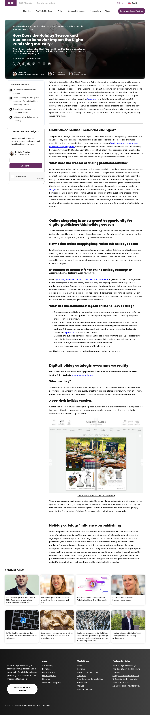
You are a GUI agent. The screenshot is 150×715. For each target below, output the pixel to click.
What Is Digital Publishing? (124, 665)
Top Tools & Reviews (44, 11)
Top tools (81, 675)
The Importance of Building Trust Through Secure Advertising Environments (126, 635)
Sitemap (46, 679)
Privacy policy (48, 672)
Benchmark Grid (46, 3)
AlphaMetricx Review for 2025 (126, 686)
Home (15, 26)
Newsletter (47, 669)
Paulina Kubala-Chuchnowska (31, 75)
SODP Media (25, 3)
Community (94, 11)
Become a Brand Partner (131, 11)
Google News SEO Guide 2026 (125, 675)
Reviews (81, 669)
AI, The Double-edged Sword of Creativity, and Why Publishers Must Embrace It (21, 635)
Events (80, 665)
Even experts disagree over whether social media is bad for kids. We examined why (57, 635)
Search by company (51, 682)
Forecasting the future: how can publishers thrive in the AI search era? (55, 600)
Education (26, 11)
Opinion (22, 26)
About (107, 11)
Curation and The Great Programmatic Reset (122, 598)
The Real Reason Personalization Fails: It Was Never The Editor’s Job (92, 598)
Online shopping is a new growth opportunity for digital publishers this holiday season (26, 101)
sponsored (70, 332)
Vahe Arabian (59, 75)
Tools (60, 11)
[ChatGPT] (29, 64)
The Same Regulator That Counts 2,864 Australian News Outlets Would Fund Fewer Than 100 (20, 600)
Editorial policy (49, 675)
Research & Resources (76, 11)
